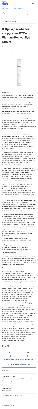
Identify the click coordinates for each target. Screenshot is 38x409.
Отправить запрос (25, 365)
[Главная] (5, 3)
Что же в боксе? (29, 9)
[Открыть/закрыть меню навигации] (33, 3)
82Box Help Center (7, 9)
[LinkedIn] (8, 346)
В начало (5, 370)
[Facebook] (3, 346)
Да (14, 356)
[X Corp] (5, 346)
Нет (24, 356)
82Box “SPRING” (18, 9)
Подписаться (7, 50)
